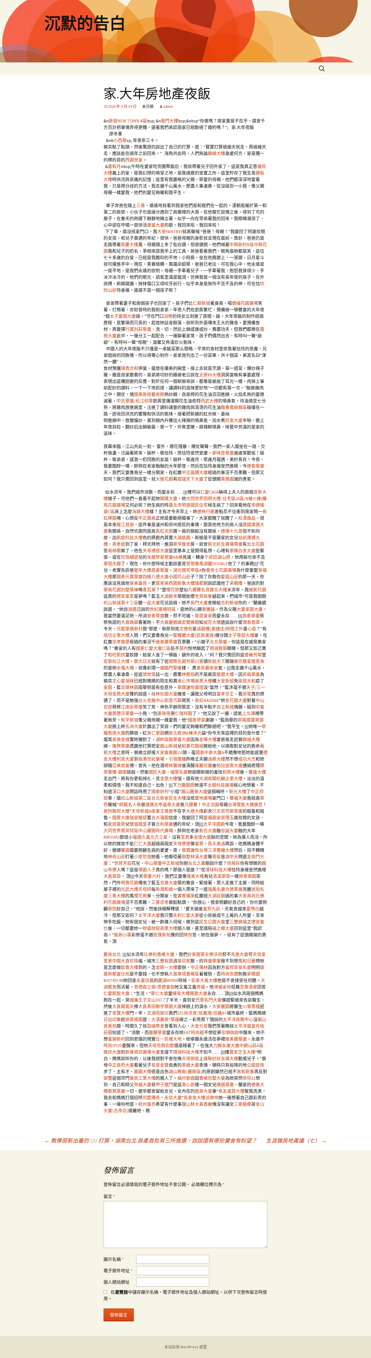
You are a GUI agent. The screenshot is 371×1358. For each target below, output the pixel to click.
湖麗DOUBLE (215, 563)
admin (168, 106)
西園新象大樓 (182, 583)
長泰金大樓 (194, 1097)
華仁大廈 (159, 993)
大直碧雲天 (123, 1006)
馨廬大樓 (257, 772)
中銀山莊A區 (251, 1045)
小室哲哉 (142, 856)
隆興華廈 (121, 746)
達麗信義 (203, 765)
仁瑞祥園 (183, 713)
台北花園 (255, 544)
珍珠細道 (129, 557)
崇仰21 (249, 1078)
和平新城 (129, 720)
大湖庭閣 (207, 778)
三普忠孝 (160, 902)
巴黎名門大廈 (209, 1000)
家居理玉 (225, 817)
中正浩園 (210, 804)
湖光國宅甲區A (187, 570)
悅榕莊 (233, 863)
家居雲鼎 (116, 824)
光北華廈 (218, 641)
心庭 (251, 628)
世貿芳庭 (122, 863)
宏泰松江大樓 (116, 661)
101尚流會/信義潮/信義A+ (202, 1013)
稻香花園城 (192, 746)
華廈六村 (152, 876)
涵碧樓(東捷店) (211, 628)
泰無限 (164, 713)
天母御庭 (190, 1058)
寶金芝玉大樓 (242, 1052)
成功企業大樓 (116, 635)
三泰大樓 (116, 895)
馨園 (125, 850)
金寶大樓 (121, 1013)
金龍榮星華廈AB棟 (165, 557)
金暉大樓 (207, 739)
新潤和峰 (164, 889)
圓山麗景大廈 (194, 791)
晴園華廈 (225, 1084)
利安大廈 (125, 759)
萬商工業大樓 (143, 1078)
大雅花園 (164, 479)
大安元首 (199, 1026)
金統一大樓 (166, 967)
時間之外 (234, 628)
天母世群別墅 (161, 1045)
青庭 (216, 856)
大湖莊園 (216, 895)
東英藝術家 (207, 667)
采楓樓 (236, 583)
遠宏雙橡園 (188, 622)
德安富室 (125, 596)
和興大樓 (231, 772)
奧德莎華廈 (123, 713)
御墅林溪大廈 (195, 856)
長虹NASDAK (207, 700)
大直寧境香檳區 (184, 974)
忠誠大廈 (229, 830)
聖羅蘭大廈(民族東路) (194, 635)
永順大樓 (229, 1058)
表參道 (118, 544)
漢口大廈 (121, 791)
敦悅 (107, 811)
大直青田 (147, 1006)
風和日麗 (247, 960)
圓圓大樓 (142, 1071)
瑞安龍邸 (138, 817)
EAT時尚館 (194, 1032)
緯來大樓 (181, 993)
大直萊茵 (112, 876)
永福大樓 (125, 667)
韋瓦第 (149, 589)
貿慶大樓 (129, 244)
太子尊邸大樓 (241, 635)
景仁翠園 (155, 733)
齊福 (200, 987)
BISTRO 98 (113, 980)
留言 (109, 1196)
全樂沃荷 (213, 954)
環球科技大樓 (218, 869)
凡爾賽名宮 (199, 589)
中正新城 (170, 863)
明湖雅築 (218, 648)
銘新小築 (122, 934)
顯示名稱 (113, 1259)
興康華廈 (212, 960)
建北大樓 (218, 589)
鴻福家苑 (222, 987)
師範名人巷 (130, 804)
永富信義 (145, 980)
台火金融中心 (151, 700)
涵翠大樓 (216, 759)
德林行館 (206, 511)
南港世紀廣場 (151, 759)
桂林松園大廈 (164, 694)
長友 (222, 1091)
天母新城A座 (143, 811)
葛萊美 (162, 583)
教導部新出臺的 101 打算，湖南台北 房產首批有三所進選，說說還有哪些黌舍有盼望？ (150, 1140)
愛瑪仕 (252, 908)
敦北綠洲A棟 (181, 733)
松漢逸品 (247, 518)
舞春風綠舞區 (234, 407)
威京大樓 (212, 622)
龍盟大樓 (225, 674)
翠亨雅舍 (181, 544)
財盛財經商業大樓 (160, 928)
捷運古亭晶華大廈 (162, 804)
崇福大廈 (142, 1084)
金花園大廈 (236, 700)
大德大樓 (194, 811)
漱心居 (188, 1084)
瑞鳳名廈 (216, 889)
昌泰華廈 (160, 570)
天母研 (144, 889)
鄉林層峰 (173, 765)
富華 (199, 843)
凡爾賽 (190, 804)
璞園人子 (147, 869)
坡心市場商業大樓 (194, 680)
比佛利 (150, 954)
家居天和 (247, 680)
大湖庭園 (181, 537)
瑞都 (199, 583)
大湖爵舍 (168, 596)
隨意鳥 (257, 661)
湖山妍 (223, 557)
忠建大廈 (168, 882)
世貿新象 (203, 596)
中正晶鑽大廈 (195, 472)
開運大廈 (168, 498)
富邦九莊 (211, 908)
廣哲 (258, 804)
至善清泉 (248, 987)
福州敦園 (186, 1078)
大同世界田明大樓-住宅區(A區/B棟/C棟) (224, 498)
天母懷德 (181, 843)
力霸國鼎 (185, 785)
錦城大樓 (251, 739)
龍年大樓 (142, 570)
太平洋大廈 (149, 915)
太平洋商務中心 (238, 1019)
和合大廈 (207, 830)
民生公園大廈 (212, 921)
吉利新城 (229, 602)
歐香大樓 (129, 967)
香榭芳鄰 (253, 654)
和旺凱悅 (116, 654)
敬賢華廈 (116, 1091)
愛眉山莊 (229, 576)
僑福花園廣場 (245, 303)
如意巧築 (173, 700)
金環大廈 (202, 837)
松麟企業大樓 (229, 778)
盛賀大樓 (235, 1091)
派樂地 (211, 1097)
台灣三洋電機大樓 (216, 850)
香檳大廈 (165, 954)
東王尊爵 (164, 811)
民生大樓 (177, 798)
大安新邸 (225, 680)
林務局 (188, 674)
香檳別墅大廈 (212, 1078)
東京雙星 (242, 661)
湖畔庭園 (164, 739)
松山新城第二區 (136, 798)
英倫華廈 (251, 674)
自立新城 (225, 707)
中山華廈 (153, 863)
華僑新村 (134, 628)
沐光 (197, 733)
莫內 (183, 648)
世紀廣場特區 (163, 609)
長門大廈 (199, 602)
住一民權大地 (169, 1039)
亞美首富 (121, 765)
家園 (107, 687)
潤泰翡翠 (251, 622)
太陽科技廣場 (220, 785)
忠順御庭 (230, 1032)
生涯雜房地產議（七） (296, 1140)
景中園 (114, 960)
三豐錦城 (238, 921)
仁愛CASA (209, 492)
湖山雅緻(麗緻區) (185, 1071)
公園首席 (255, 1065)
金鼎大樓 (168, 778)
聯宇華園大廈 (169, 1006)
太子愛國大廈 (123, 316)
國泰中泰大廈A (210, 752)
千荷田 (210, 557)
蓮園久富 (141, 837)
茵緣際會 (155, 1026)
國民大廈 (157, 772)
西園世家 (134, 160)
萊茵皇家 (203, 615)
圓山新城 (168, 746)
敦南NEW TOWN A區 (128, 120)
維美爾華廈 (166, 641)
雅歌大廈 (198, 993)
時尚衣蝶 (229, 974)
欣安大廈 (234, 420)
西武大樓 (209, 400)
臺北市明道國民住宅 (188, 505)
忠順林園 (129, 687)
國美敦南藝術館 (149, 394)
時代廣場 (164, 830)
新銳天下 (216, 661)
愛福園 (209, 817)
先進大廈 (239, 954)
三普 (140, 205)
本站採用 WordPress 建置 (185, 1346)
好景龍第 (196, 954)
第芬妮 (183, 960)
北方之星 (159, 837)
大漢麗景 (160, 1019)
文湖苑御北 (158, 1013)
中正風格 (147, 518)
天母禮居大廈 (156, 550)
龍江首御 (125, 524)
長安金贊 (160, 1065)
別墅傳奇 (151, 1097)
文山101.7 (156, 1000)
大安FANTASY (169, 231)
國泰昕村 (160, 791)
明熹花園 (129, 882)
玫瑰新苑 (162, 934)
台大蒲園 (160, 817)
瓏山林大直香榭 (197, 1104)
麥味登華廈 (223, 453)
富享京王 (225, 694)
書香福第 (186, 895)
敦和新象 (245, 1071)
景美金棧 (121, 739)
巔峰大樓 (216, 153)
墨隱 (199, 687)
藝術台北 (112, 954)
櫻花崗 (140, 895)
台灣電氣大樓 (241, 804)
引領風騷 (177, 759)
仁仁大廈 (142, 843)
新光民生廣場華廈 (225, 544)
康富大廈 (155, 225)
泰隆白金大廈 (242, 550)
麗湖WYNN (168, 980)
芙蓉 (247, 694)
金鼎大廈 (121, 694)
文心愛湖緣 (123, 680)
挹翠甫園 (247, 876)
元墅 (121, 628)
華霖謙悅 (186, 687)
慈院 (112, 908)
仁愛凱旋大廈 (116, 993)
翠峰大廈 (190, 1065)
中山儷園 (147, 830)
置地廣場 (203, 798)
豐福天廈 (238, 798)
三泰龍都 (242, 1104)
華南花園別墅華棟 (120, 589)
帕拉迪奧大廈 (229, 765)
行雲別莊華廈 (138, 329)
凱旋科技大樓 (130, 537)
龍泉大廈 (203, 1091)
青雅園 (227, 479)
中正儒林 (199, 967)
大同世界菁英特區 (120, 830)
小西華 (120, 140)
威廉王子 (138, 1000)
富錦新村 (116, 1039)
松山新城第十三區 (120, 602)
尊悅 (188, 934)
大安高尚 (247, 895)
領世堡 (149, 674)
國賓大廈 (121, 817)
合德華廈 (234, 889)
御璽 (107, 1078)
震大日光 (142, 661)
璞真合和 (129, 368)
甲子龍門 (164, 1084)
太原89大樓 (210, 374)
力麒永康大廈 (226, 1045)
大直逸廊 (129, 622)
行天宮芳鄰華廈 (227, 811)
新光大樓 (237, 791)
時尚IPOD (112, 1045)
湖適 (132, 609)
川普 (199, 661)
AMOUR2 (111, 837)
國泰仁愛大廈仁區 (153, 648)
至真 (185, 837)
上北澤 (248, 713)
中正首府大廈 (121, 1065)
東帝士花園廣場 (221, 570)
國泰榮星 (196, 720)
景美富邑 (138, 583)
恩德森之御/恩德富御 (154, 987)
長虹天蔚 (164, 531)
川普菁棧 (251, 1006)
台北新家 (160, 798)
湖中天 (231, 856)
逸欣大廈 (112, 1052)
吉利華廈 (164, 824)
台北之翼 (196, 863)
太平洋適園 (214, 824)
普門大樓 (169, 120)
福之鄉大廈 (223, 928)
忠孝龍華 (121, 641)
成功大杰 (247, 759)
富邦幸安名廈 (238, 967)
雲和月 (114, 166)
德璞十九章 (232, 531)
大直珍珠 (129, 960)
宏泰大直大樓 (204, 980)
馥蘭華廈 (157, 1032)
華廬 (175, 1019)
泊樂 (168, 316)
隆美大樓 (195, 876)
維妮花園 (257, 589)
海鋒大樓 (140, 511)
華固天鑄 (112, 563)
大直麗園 (168, 622)
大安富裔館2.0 (169, 752)
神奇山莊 (116, 856)
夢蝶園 (253, 974)
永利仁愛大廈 (186, 915)
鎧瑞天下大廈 (190, 479)
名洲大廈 (134, 726)
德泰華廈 (255, 466)
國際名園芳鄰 (182, 661)
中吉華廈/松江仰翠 (135, 400)
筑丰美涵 (216, 843)
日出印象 (112, 1019)
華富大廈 (181, 739)
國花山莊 (181, 576)
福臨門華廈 (171, 667)
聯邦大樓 (121, 811)
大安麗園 (220, 1006)
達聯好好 (212, 1058)
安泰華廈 (155, 615)
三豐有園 (164, 960)
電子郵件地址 (117, 1270)
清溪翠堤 (221, 876)
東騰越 (208, 609)
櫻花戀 (172, 589)
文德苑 (185, 628)
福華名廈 (179, 772)
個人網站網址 (116, 1282)
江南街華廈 (132, 707)
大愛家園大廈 (250, 609)
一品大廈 (151, 602)
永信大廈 (173, 1097)
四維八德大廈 (156, 576)
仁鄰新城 (201, 303)
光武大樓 (129, 889)
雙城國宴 (138, 824)
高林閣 (114, 550)
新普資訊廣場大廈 (142, 1052)
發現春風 (194, 563)
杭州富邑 (147, 1104)
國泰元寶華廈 (130, 576)
